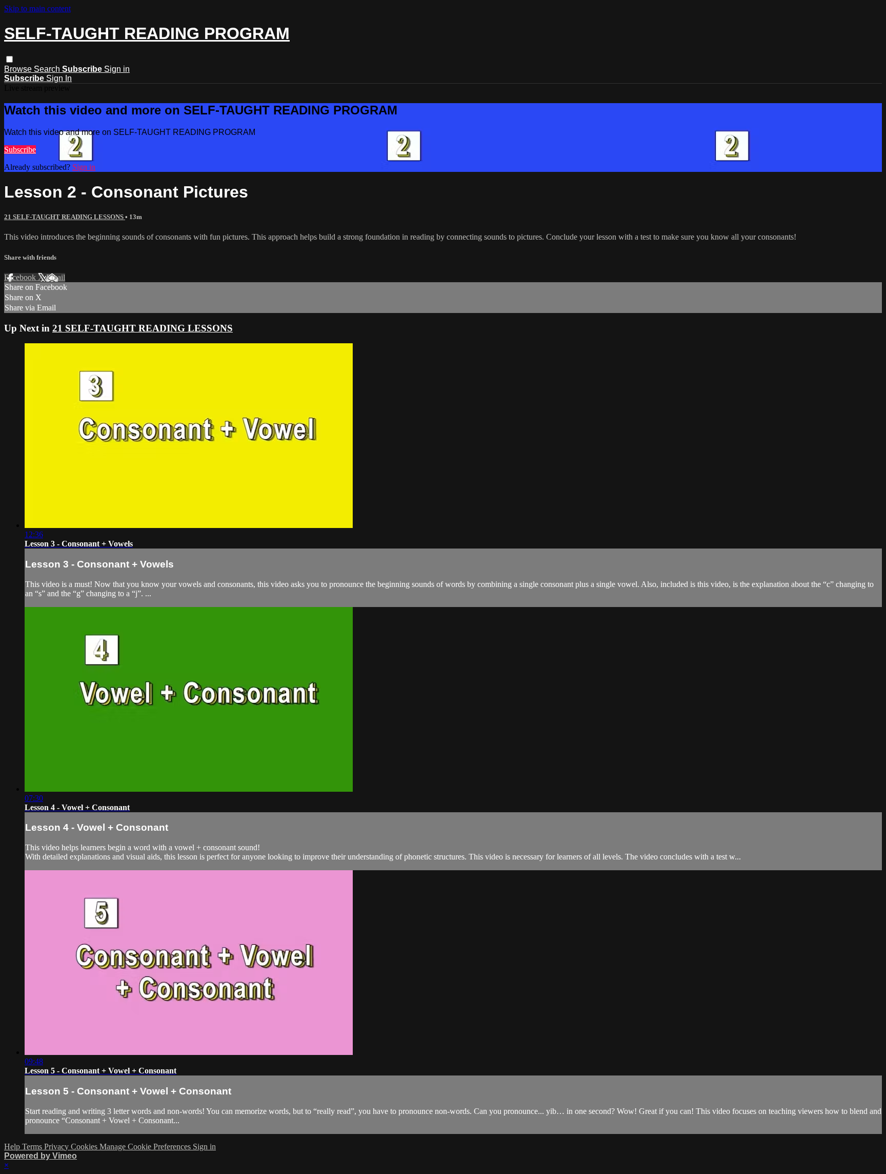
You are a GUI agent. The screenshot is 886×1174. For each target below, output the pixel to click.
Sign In (59, 78)
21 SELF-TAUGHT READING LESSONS (64, 217)
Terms (33, 1146)
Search (48, 69)
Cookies (85, 1146)
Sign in (117, 69)
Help (13, 1146)
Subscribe (20, 149)
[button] (9, 59)
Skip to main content (37, 8)
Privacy (57, 1146)
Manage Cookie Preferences (146, 1146)
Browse (19, 69)
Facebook (21, 277)
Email (55, 277)
